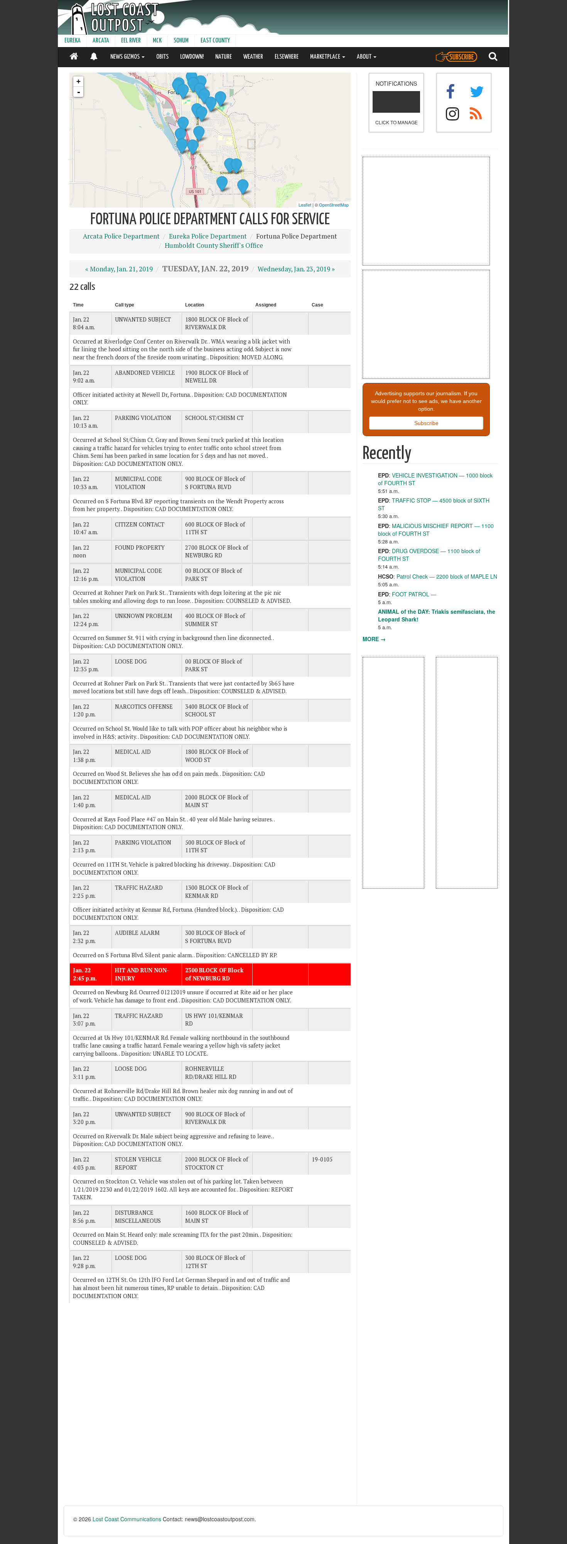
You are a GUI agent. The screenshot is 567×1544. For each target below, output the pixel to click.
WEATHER (253, 57)
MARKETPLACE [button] (325, 57)
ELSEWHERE (287, 57)
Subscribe (426, 423)
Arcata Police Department (121, 236)
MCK (157, 40)
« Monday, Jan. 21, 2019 (119, 269)
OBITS (162, 57)
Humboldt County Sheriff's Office (214, 245)
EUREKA (72, 40)
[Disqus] (210, 1407)
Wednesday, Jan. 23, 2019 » (296, 269)
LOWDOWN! (192, 57)
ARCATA (101, 40)
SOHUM (181, 40)
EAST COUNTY (215, 40)
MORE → (374, 639)
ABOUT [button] (365, 57)
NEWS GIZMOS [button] (125, 57)
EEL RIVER (131, 40)
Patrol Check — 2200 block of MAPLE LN (447, 576)
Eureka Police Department (208, 236)
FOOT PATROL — (414, 594)
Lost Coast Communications (127, 1519)
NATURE (223, 57)
